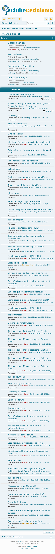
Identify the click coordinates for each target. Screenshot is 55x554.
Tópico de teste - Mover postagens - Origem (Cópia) (28, 367)
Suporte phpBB (32, 546)
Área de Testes (15, 54)
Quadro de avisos (16, 42)
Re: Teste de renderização (29, 59)
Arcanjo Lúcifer (27, 230)
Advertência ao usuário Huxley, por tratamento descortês (29, 282)
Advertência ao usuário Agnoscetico (24, 160)
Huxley (12, 73)
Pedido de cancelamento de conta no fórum (28, 177)
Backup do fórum (16, 399)
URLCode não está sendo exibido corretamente (29, 142)
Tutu (23, 108)
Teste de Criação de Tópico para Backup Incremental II (26, 237)
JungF (24, 155)
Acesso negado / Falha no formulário (25, 521)
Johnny (24, 275)
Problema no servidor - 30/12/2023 (24, 256)
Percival (25, 488)
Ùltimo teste (13, 193)
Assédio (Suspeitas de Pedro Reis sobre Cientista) (30, 209)
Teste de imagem (15, 219)
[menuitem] (52, 28)
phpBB (20, 541)
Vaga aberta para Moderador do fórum (25, 442)
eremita (12, 84)
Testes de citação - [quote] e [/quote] (24, 201)
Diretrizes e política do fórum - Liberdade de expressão (28, 452)
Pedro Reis (26, 241)
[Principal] (27, 8)
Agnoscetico (26, 163)
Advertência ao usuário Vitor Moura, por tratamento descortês (26, 426)
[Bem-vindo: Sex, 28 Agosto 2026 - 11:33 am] (49, 28)
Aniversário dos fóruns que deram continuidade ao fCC (30, 151)
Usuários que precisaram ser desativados (27, 291)
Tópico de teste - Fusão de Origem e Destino (28, 331)
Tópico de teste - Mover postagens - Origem (28, 358)
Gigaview (25, 473)
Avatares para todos (17, 391)
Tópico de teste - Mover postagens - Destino (28, 349)
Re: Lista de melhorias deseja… (31, 70)
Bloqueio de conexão (17, 262)
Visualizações (14, 115)
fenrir (24, 118)
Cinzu (24, 222)
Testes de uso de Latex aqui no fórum (25, 185)
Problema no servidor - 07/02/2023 (24, 308)
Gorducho (25, 187)
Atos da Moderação (17, 77)
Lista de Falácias (15, 133)
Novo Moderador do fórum (20, 434)
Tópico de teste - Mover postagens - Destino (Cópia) (28, 340)
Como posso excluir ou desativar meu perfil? (28, 299)
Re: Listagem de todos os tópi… (31, 47)
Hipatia (24, 515)
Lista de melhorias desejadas (21, 94)
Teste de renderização (18, 123)
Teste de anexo (14, 477)
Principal (11, 19)
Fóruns (20, 19)
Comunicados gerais (17, 408)
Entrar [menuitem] (46, 19)
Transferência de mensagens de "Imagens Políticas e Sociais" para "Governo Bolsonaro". (29, 469)
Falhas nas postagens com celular (23, 227)
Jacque (24, 195)
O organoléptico (27, 212)
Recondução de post (17, 502)
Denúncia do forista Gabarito (21, 322)
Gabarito (13, 49)
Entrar (5, 23)
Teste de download (16, 376)
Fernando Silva (27, 265)
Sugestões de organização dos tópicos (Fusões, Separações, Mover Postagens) (29, 104)
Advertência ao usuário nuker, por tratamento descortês (29, 417)
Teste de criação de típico (19, 383)
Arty (22, 543)
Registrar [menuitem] (51, 19)
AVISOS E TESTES (10, 33)
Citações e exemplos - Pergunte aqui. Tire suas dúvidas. (29, 511)
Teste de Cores (14, 460)
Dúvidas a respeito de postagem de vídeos (27, 272)
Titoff (24, 496)
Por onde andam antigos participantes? (26, 494)
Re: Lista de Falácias (27, 82)
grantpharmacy (15, 61)
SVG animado (14, 169)
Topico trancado (15, 314)
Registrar (14, 23)
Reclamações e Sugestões (21, 66)
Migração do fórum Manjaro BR (22, 486)
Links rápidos (4, 19)
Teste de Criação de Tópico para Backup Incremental (26, 247)
